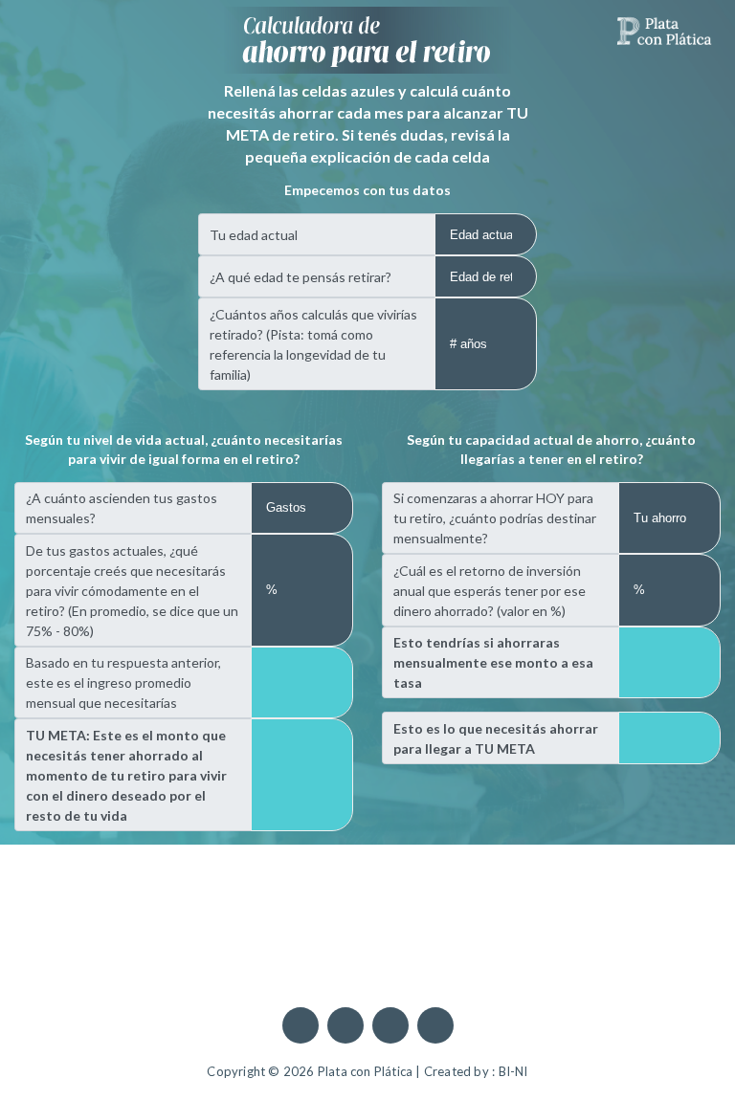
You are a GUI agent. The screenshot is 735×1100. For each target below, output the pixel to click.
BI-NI (513, 1071)
